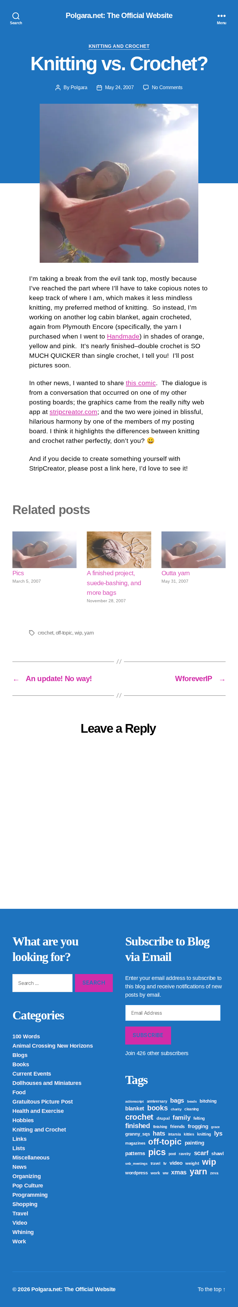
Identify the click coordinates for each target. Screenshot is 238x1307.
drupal (163, 1118)
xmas (179, 1172)
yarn (89, 632)
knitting (204, 1134)
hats (159, 1133)
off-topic (64, 632)
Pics (18, 572)
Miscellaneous (31, 1157)
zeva (214, 1173)
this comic (141, 382)
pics (157, 1152)
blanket (134, 1108)
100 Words (26, 1036)
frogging (198, 1126)
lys (218, 1133)
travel (155, 1163)
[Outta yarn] (193, 549)
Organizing (26, 1176)
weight (192, 1163)
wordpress (136, 1172)
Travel (20, 1213)
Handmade (123, 336)
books (157, 1108)
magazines (135, 1143)
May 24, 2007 (119, 87)
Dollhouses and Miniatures (46, 1083)
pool (172, 1154)
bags (177, 1100)
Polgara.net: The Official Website (119, 15)
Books (20, 1064)
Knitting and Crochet (119, 46)
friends (177, 1126)
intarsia (174, 1134)
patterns (135, 1153)
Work (19, 1241)
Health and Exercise (38, 1111)
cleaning (191, 1109)
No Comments (167, 87)
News (19, 1167)
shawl (217, 1153)
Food (19, 1092)
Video (19, 1223)
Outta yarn (175, 572)
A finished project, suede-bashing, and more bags (114, 582)
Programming (30, 1195)
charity (176, 1109)
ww (165, 1173)
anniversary (157, 1101)
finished (137, 1126)
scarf (201, 1153)
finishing (160, 1127)
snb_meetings (136, 1163)
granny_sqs (137, 1133)
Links (19, 1139)
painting (194, 1143)
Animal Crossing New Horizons (52, 1046)
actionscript (134, 1101)
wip (78, 632)
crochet (45, 632)
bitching (208, 1101)
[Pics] (44, 549)
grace (215, 1127)
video (176, 1163)
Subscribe (148, 1035)
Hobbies (23, 1120)
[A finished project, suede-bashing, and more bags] (119, 549)
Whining (23, 1232)
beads (192, 1101)
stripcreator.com (73, 411)
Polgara (79, 87)
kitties (189, 1134)
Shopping (24, 1204)
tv (164, 1163)
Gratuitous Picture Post (42, 1102)
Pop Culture (27, 1185)
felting (199, 1118)
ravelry (185, 1154)
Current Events (31, 1074)
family (181, 1117)
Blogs (20, 1055)
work (155, 1173)
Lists (18, 1148)
